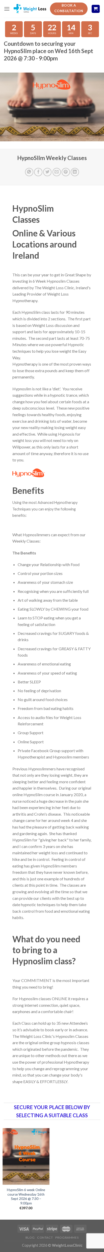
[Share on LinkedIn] (75, 172)
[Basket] (96, 9)
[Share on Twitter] (47, 172)
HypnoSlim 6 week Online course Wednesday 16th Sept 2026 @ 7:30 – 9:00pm (26, 1196)
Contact (45, 1237)
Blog (30, 1237)
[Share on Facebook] (38, 172)
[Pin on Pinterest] (66, 172)
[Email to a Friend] (57, 172)
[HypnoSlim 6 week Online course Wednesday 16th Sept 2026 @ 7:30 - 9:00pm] (26, 1156)
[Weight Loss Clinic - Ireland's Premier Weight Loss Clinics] (30, 9)
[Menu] (7, 9)
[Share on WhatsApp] (29, 172)
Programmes (67, 1237)
